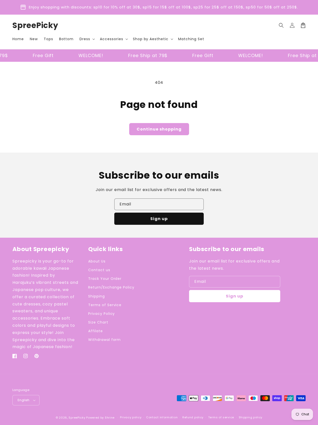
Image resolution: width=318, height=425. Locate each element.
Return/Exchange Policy (111, 287)
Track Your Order (104, 278)
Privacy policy (130, 417)
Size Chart (98, 322)
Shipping (96, 296)
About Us (97, 261)
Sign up (159, 219)
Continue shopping (159, 129)
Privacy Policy (101, 313)
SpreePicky (77, 418)
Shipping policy (251, 417)
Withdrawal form (104, 339)
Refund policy (192, 417)
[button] (87, 39)
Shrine (110, 418)
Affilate (95, 330)
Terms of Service (104, 304)
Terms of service (221, 417)
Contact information (162, 417)
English (24, 400)
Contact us (99, 269)
